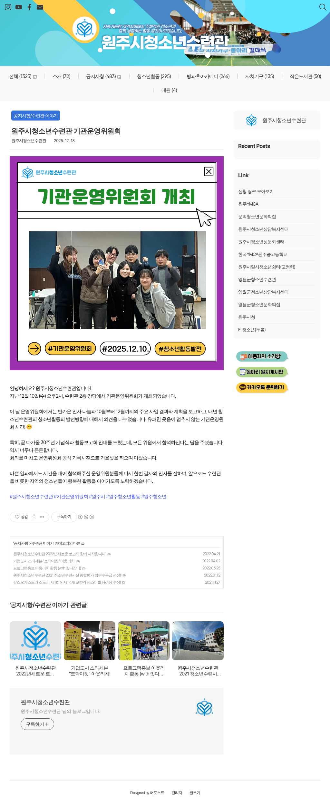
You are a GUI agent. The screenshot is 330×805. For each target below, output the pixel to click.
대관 (168, 90)
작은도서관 (305, 76)
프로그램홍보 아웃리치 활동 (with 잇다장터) (47, 568)
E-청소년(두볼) (252, 329)
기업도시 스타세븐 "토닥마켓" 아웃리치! (44, 560)
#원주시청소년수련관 (31, 496)
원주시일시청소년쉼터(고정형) (266, 266)
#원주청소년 (153, 496)
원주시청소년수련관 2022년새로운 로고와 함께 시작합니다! (59, 553)
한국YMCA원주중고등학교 (262, 254)
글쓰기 (194, 792)
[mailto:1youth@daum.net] (39, 7)
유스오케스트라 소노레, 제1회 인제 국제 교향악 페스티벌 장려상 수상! (67, 582)
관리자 (176, 792)
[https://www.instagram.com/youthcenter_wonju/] (8, 7)
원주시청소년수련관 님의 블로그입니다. (61, 711)
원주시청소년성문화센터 (261, 241)
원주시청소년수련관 (165, 29)
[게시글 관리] (42, 517)
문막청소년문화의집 (257, 216)
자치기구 (259, 76)
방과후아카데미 (207, 76)
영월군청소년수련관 (257, 279)
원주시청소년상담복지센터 (263, 229)
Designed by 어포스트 (147, 792)
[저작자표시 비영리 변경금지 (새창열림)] (85, 516)
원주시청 (246, 317)
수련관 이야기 (42, 543)
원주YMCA (248, 204)
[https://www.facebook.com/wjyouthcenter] (29, 7)
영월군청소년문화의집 (259, 304)
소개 (61, 76)
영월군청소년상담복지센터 (263, 292)
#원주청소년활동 (123, 496)
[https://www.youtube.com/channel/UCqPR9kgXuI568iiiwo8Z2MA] (18, 7)
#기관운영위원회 (71, 496)
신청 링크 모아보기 (256, 191)
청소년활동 (153, 76)
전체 (20, 76)
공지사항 (100, 76)
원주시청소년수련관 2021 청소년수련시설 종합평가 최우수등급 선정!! (67, 575)
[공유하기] (34, 517)
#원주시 (97, 496)
